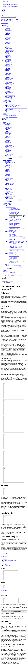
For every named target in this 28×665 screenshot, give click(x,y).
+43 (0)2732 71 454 (13, 19)
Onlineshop (3, 19)
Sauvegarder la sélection (6, 663)
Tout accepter (16, 663)
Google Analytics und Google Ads (10, 662)
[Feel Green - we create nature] (10, 1)
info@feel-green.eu (8, 20)
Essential (4, 609)
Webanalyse (5, 629)
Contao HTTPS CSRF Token (9, 613)
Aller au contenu (4, 23)
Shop (2, 15)
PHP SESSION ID (6, 621)
